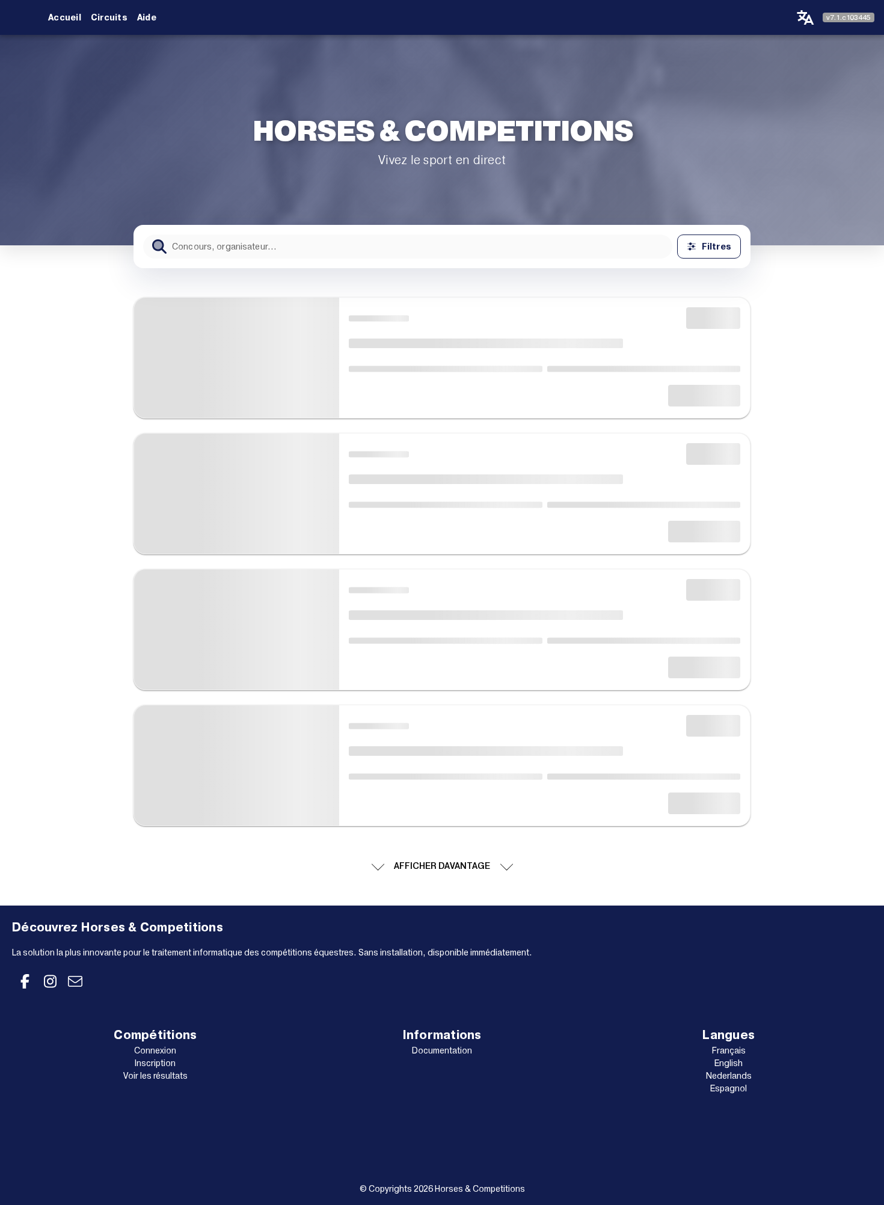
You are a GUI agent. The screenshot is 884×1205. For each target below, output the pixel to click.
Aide (146, 17)
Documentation (442, 1050)
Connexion (155, 1050)
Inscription (155, 1063)
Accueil (64, 17)
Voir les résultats (155, 1076)
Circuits (109, 17)
